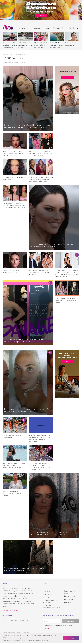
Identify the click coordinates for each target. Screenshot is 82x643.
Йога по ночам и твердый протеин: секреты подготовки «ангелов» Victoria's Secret (50, 533)
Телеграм (3, 620)
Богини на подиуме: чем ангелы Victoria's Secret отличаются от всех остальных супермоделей (40, 466)
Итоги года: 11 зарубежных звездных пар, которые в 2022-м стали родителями (41, 153)
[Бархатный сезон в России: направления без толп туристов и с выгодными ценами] (57, 36)
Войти (75, 28)
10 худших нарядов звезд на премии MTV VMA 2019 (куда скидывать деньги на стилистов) (40, 438)
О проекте (47, 588)
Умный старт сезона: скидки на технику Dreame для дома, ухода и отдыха (25, 44)
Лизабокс (67, 588)
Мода (29, 28)
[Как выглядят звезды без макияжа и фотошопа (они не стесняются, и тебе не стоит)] (28, 382)
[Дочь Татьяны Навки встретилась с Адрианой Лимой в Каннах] (15, 481)
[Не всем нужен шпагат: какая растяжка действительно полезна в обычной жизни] (10, 36)
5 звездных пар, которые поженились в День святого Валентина (39, 272)
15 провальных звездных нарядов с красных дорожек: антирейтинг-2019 (24, 340)
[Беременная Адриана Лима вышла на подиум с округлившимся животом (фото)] (54, 217)
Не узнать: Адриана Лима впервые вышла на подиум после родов (13, 153)
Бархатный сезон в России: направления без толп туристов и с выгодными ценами (56, 44)
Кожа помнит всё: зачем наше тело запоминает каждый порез (72, 43)
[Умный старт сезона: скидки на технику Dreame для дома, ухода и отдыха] (25, 36)
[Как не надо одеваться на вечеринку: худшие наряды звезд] (67, 288)
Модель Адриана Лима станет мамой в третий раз (14, 271)
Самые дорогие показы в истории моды (12, 436)
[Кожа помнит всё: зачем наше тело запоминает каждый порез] (72, 36)
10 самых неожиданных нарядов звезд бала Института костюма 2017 (24, 569)
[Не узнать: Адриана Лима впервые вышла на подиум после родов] (15, 141)
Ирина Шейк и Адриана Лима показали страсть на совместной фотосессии (14, 465)
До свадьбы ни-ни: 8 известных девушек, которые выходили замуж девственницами (41, 179)
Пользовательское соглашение (50, 601)
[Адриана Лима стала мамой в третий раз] (15, 167)
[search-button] (70, 28)
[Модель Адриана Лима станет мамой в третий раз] (15, 260)
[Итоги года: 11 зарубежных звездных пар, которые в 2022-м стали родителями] (41, 141)
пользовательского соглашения (52, 626)
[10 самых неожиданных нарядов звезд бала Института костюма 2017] (28, 557)
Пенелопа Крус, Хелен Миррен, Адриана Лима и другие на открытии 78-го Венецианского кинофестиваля (67, 273)
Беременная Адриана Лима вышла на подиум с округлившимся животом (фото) (52, 245)
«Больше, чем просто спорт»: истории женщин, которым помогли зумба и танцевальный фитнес (40, 44)
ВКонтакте (23, 620)
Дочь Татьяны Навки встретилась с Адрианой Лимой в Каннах (14, 493)
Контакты (47, 594)
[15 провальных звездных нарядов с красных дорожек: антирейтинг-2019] (28, 312)
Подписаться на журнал (11, 610)
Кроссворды (68, 599)
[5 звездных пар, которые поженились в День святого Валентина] (41, 260)
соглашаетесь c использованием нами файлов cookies (41, 639)
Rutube (16, 621)
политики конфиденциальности (67, 626)
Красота (36, 28)
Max (7, 620)
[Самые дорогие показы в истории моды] (15, 425)
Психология (46, 28)
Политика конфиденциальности (51, 606)
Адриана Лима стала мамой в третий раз (14, 178)
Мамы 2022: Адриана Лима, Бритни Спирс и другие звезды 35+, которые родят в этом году (14, 205)
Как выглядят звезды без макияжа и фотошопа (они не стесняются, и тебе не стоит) (27, 410)
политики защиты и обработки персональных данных (32, 640)
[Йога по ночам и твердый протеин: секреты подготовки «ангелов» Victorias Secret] (54, 505)
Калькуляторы (69, 596)
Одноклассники (20, 620)
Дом (63, 28)
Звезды (22, 28)
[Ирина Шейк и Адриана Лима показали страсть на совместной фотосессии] (15, 453)
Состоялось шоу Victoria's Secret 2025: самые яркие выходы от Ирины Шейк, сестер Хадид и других (27, 126)
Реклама (46, 591)
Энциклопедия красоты (69, 592)
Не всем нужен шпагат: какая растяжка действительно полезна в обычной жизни (10, 44)
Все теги (67, 602)
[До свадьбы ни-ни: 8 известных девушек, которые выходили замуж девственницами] (41, 167)
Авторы (46, 597)
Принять (71, 638)
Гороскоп (56, 28)
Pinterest (27, 620)
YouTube (12, 620)
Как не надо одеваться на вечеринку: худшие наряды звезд (65, 300)
